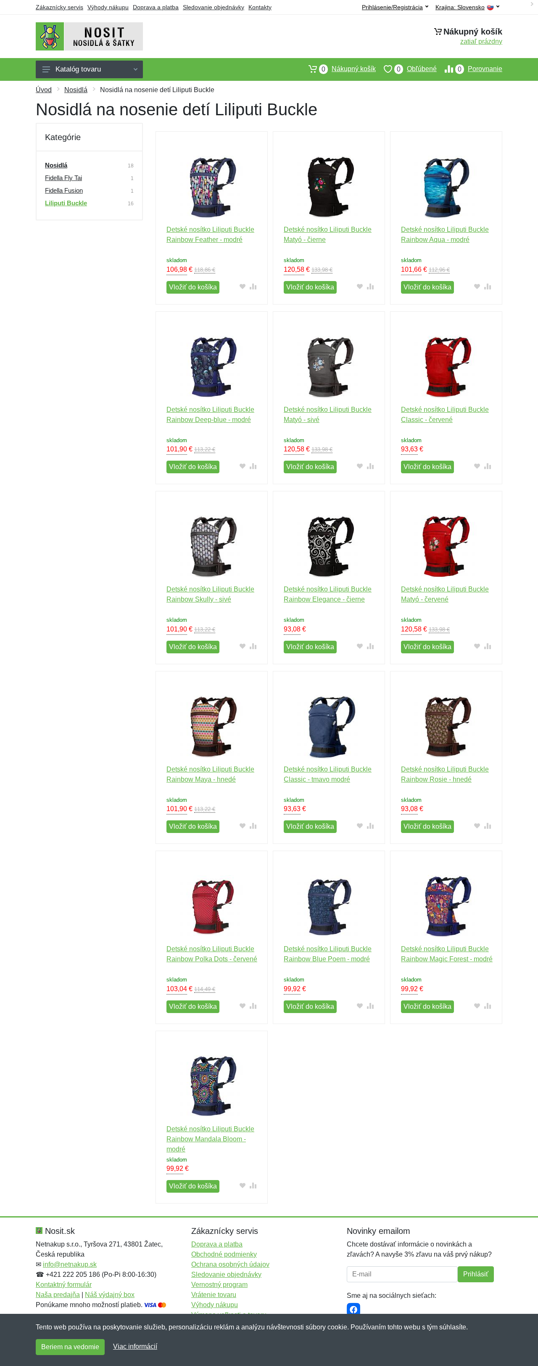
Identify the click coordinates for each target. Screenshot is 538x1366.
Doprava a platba (156, 7)
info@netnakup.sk (70, 1264)
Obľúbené (417, 69)
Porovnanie (480, 69)
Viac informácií (135, 1346)
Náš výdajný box (109, 1294)
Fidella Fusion (64, 190)
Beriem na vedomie (70, 1346)
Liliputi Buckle (66, 203)
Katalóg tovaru (78, 69)
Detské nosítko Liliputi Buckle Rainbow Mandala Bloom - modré (210, 1139)
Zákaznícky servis (59, 7)
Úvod (44, 89)
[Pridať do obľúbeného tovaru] (242, 286)
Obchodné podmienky (224, 1254)
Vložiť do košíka (193, 287)
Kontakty (260, 7)
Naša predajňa (58, 1294)
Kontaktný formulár (64, 1284)
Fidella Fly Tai (63, 177)
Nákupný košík (349, 69)
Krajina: (460, 7)
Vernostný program (219, 1284)
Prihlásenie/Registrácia (392, 7)
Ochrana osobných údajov (230, 1264)
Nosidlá (75, 89)
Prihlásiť (475, 1274)
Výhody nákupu (108, 7)
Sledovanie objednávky (213, 7)
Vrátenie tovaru (213, 1294)
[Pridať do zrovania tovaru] (253, 286)
